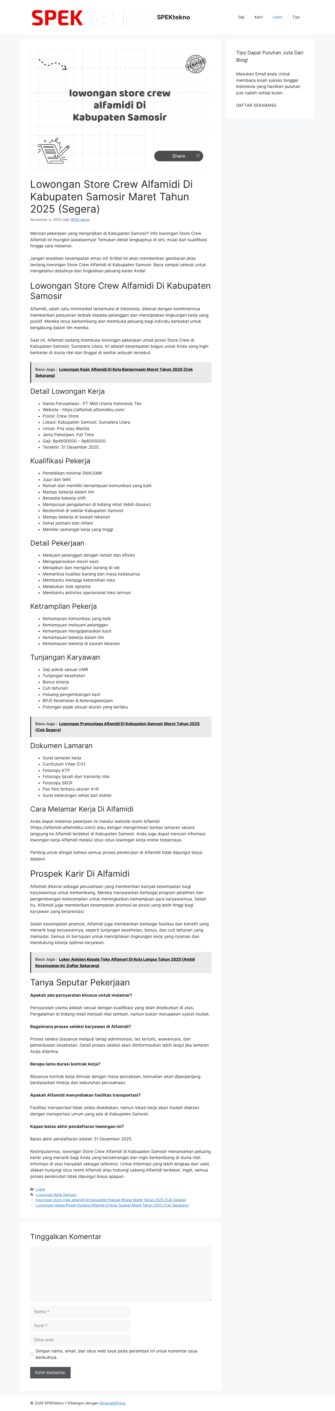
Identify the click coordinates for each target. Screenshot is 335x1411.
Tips (296, 17)
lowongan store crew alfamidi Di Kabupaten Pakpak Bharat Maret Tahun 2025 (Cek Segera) (111, 1200)
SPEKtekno (173, 17)
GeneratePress (112, 1403)
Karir (259, 17)
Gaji (241, 17)
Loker (278, 17)
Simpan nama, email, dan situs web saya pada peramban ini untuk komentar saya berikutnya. (116, 1354)
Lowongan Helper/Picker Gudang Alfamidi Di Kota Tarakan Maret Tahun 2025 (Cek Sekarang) (112, 1205)
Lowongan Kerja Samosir (56, 1195)
